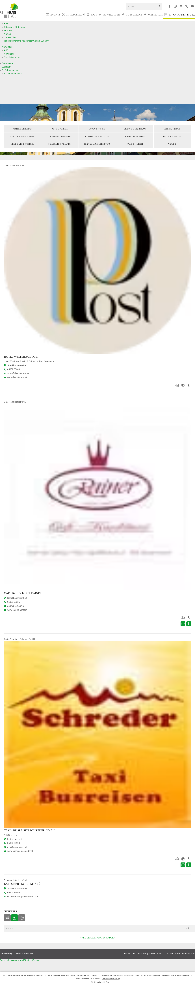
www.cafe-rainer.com (17, 610)
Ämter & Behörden (22, 129)
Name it (7, 34)
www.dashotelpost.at (17, 377)
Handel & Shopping (134, 136)
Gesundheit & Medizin (60, 136)
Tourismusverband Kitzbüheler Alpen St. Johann (26, 41)
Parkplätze (21, 917)
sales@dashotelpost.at (18, 373)
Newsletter (7, 47)
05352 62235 (13, 602)
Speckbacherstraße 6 (17, 598)
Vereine (172, 144)
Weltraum (6, 67)
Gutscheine (7, 63)
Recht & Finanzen (172, 136)
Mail (22, 960)
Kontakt (168, 954)
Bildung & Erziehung (135, 129)
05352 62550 (13, 843)
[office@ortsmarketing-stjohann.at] (181, 6)
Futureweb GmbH (186, 954)
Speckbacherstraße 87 (18, 888)
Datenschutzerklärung (111, 979)
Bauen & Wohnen (97, 129)
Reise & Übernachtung (22, 144)
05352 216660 (14, 892)
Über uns (141, 954)
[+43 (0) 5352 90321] (187, 6)
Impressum (129, 954)
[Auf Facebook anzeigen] (169, 6)
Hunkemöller (10, 37)
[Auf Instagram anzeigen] (175, 6)
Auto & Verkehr (60, 129)
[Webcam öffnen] (192, 6)
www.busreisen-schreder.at (20, 851)
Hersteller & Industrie (97, 136)
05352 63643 (13, 369)
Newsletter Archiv (12, 57)
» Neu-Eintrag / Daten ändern (97, 937)
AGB (6, 50)
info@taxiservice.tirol (17, 847)
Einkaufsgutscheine (7, 917)
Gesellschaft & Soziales (23, 136)
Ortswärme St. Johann (14, 27)
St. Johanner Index (182, 14)
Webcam (36, 960)
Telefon (28, 960)
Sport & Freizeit (135, 144)
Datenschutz (155, 954)
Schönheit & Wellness (60, 144)
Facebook (5, 960)
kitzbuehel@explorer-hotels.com (22, 896)
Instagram (15, 960)
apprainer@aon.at (15, 606)
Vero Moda (9, 30)
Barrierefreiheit (14, 917)
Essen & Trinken (172, 129)
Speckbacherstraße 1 (17, 365)
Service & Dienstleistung (97, 144)
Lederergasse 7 (14, 839)
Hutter (7, 24)
